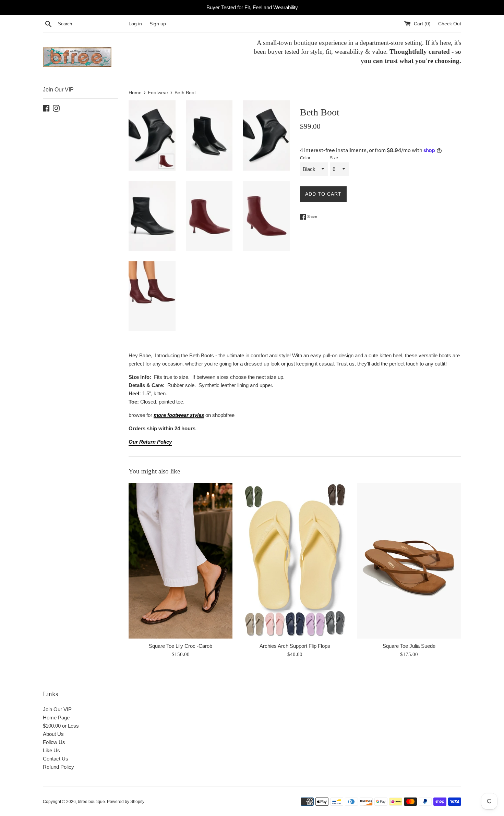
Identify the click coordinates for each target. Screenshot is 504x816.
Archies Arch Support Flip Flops (295, 646)
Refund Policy (58, 767)
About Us (53, 734)
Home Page (56, 717)
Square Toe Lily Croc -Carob (180, 646)
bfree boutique (91, 801)
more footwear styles (179, 415)
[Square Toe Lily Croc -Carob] (180, 561)
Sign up (157, 23)
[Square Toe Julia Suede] (409, 561)
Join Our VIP (58, 89)
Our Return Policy (150, 442)
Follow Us (54, 742)
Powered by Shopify (125, 801)
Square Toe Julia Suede (409, 646)
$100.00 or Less (61, 726)
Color (305, 158)
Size (334, 158)
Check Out (449, 23)
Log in (135, 23)
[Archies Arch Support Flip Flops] (295, 561)
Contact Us (55, 759)
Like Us (51, 750)
